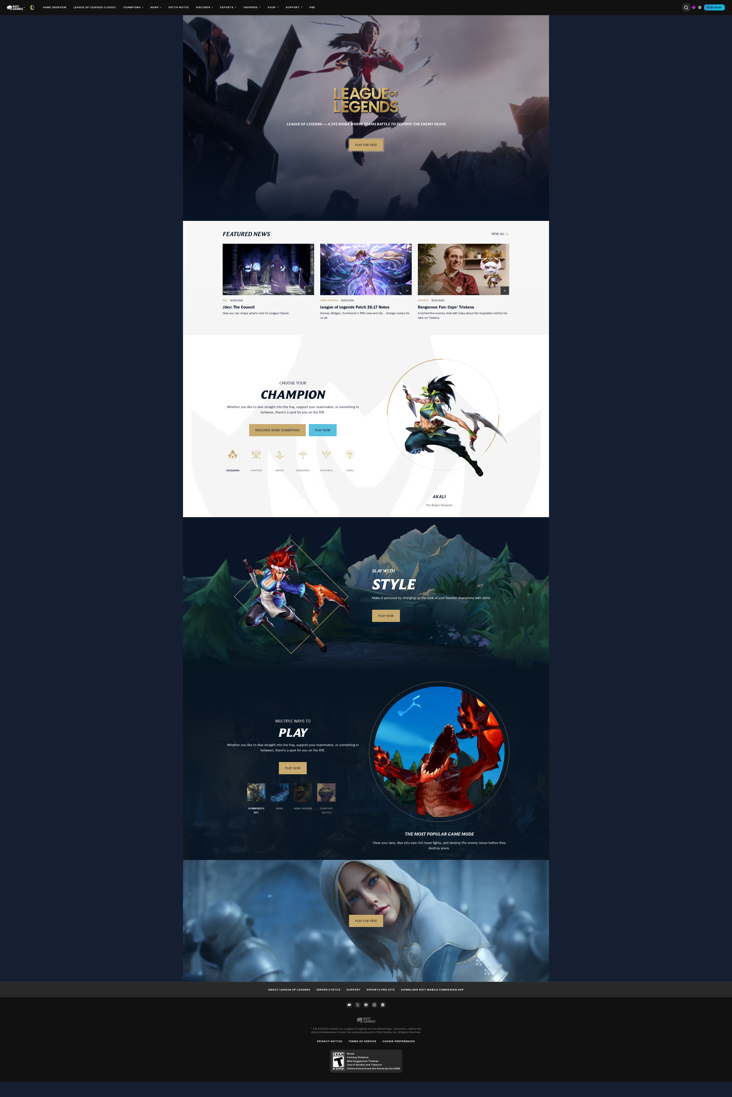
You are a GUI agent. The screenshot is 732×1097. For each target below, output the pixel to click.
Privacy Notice (329, 1041)
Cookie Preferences (398, 1041)
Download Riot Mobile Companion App (432, 989)
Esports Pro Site (381, 989)
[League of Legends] (32, 7)
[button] (366, 100)
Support (354, 989)
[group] (366, 282)
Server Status (328, 989)
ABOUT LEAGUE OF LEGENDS (289, 989)
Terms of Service (362, 1041)
